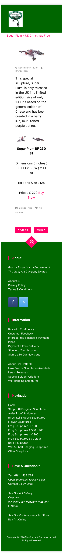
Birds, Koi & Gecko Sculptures (26, 417)
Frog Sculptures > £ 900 (23, 434)
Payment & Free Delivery (23, 346)
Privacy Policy (17, 285)
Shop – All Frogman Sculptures (27, 409)
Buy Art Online (17, 519)
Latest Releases (18, 372)
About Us (14, 281)
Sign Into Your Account (22, 350)
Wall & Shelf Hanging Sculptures (28, 447)
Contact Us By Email (20, 483)
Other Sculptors (18, 451)
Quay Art (13, 497)
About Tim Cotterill (20, 364)
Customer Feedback (20, 333)
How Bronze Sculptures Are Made (29, 368)
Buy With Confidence (21, 329)
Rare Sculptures (18, 442)
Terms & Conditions (20, 289)
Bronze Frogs (21, 71)
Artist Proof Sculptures (22, 413)
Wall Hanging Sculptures (23, 380)
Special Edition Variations (24, 376)
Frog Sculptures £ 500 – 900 (25, 430)
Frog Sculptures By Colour (24, 438)
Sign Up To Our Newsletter (24, 354)
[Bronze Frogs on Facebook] (13, 302)
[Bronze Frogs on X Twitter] (23, 302)
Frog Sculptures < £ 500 (23, 426)
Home (12, 405)
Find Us (13, 505)
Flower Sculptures (19, 421)
